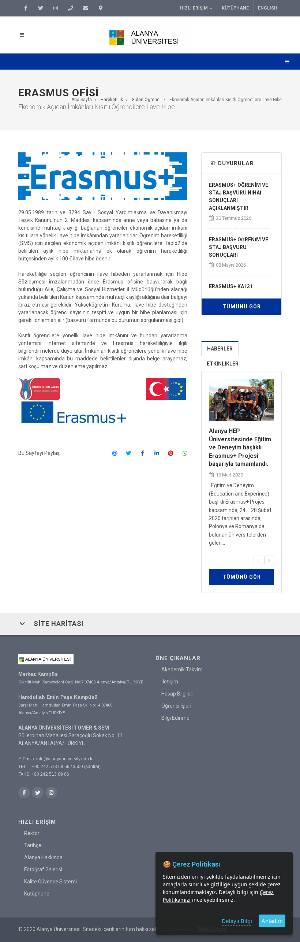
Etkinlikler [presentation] (223, 364)
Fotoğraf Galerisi (43, 869)
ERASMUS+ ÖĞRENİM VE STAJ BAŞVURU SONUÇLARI (238, 247)
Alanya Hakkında (43, 857)
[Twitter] (40, 8)
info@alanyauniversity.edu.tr (64, 758)
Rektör (32, 833)
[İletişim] (100, 8)
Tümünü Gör (241, 306)
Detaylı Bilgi (237, 920)
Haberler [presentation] (220, 349)
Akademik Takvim (182, 669)
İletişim (169, 682)
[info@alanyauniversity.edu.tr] (85, 8)
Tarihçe (32, 845)
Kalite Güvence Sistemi (50, 881)
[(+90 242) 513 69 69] (70, 8)
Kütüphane (235, 8)
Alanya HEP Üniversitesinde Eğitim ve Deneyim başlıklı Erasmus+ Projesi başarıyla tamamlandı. (240, 447)
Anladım (272, 920)
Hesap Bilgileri (177, 694)
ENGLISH (267, 8)
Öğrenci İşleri (176, 706)
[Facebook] (25, 8)
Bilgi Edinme (175, 718)
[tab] (220, 348)
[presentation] (258, 560)
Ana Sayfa (81, 99)
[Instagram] (55, 8)
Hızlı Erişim (194, 8)
